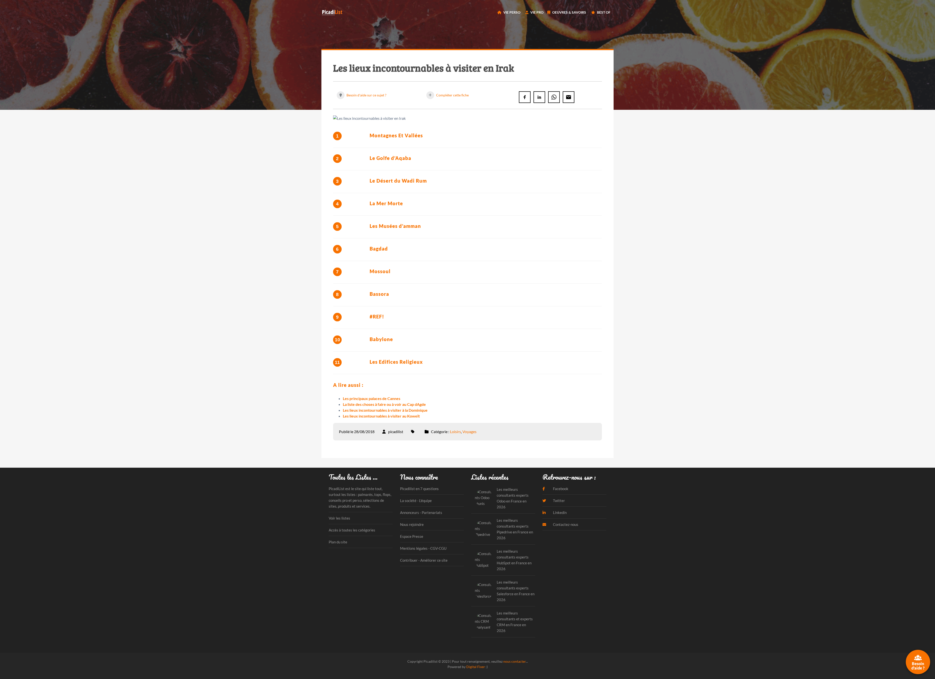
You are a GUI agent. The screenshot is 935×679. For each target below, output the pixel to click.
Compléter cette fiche (452, 95)
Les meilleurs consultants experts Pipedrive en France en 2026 (515, 529)
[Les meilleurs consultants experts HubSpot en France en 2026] (484, 560)
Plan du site (338, 542)
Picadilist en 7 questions (419, 488)
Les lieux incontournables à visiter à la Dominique (385, 410)
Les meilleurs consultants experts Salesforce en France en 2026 (515, 591)
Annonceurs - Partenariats (421, 512)
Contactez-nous (565, 524)
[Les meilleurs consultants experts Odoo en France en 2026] (484, 498)
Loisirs (455, 431)
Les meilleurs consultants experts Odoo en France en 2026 (513, 498)
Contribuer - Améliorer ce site (424, 560)
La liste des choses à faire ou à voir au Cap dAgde (384, 404)
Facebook (560, 488)
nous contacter (514, 661)
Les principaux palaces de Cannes (371, 398)
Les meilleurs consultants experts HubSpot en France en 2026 (514, 560)
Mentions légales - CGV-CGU (423, 548)
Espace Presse (411, 536)
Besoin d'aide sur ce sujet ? (366, 95)
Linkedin (559, 512)
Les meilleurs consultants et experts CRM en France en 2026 (515, 622)
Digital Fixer (475, 667)
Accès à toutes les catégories (352, 530)
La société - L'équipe (416, 500)
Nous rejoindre (412, 524)
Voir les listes (339, 518)
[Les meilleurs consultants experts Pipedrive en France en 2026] (484, 529)
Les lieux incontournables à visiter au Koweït (381, 416)
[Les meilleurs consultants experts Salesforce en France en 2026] (484, 591)
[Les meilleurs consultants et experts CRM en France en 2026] (484, 622)
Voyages (469, 431)
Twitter (558, 500)
